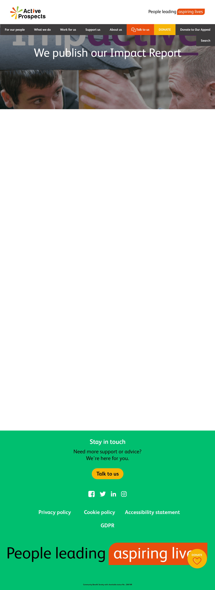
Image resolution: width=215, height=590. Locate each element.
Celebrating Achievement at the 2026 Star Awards (107, 382)
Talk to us (142, 29)
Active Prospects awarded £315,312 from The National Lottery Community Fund (43, 384)
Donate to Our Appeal (195, 29)
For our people (15, 29)
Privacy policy (54, 512)
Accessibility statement (152, 512)
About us (116, 29)
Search (205, 40)
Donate (165, 29)
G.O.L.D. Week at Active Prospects (162, 382)
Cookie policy (99, 512)
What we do (42, 29)
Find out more (107, 426)
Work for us (68, 29)
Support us (92, 29)
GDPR (107, 525)
